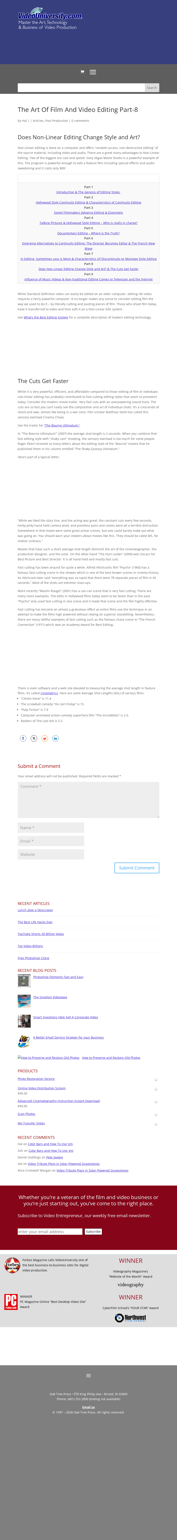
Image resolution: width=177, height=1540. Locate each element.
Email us (88, 1407)
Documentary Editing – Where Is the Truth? (88, 233)
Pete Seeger (54, 1157)
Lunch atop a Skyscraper (35, 910)
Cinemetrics (49, 693)
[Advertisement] (96, 46)
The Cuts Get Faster (124, 269)
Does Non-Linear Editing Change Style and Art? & (74, 269)
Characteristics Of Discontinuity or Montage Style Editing (116, 259)
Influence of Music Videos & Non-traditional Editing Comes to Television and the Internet (88, 279)
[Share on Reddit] (44, 738)
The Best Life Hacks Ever (35, 922)
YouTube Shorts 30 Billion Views (41, 934)
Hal (24, 121)
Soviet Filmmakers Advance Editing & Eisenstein (88, 212)
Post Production (56, 121)
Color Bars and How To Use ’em (50, 1144)
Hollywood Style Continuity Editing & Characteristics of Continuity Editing (88, 202)
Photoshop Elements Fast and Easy (58, 977)
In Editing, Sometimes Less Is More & (48, 259)
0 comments (80, 121)
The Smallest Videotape (50, 997)
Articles (38, 121)
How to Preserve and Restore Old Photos (111, 1058)
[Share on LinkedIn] (55, 738)
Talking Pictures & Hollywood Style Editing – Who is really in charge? (88, 223)
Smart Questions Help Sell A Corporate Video (65, 1017)
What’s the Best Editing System (46, 317)
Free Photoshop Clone (33, 958)
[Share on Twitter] (34, 738)
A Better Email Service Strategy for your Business (68, 1037)
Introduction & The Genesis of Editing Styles (88, 192)
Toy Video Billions (30, 946)
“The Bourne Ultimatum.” (62, 425)
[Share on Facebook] (23, 738)
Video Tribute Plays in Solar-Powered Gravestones (64, 1164)
